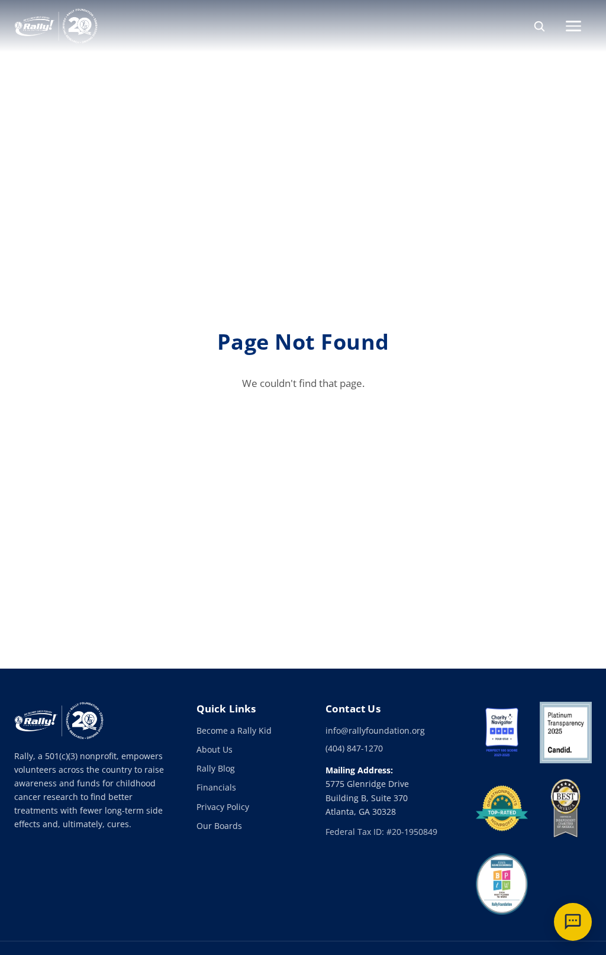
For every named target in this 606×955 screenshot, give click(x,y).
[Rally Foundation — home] (56, 26)
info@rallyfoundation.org (375, 730)
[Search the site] (539, 26)
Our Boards (219, 825)
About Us (214, 749)
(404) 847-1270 (354, 748)
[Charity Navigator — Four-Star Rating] (502, 732)
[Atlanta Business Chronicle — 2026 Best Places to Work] (502, 884)
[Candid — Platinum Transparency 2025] (566, 732)
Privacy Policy (222, 806)
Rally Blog (215, 768)
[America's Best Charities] (566, 808)
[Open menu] (579, 26)
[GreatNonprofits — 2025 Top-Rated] (502, 808)
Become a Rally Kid (234, 730)
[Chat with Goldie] (573, 922)
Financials (216, 787)
